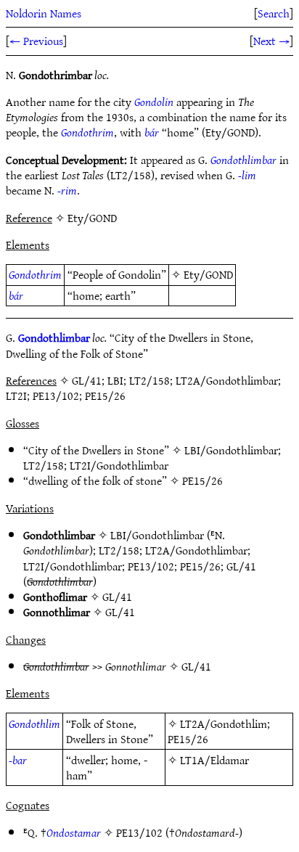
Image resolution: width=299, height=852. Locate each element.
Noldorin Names (43, 13)
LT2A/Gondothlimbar (196, 550)
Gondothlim (34, 723)
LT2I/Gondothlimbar (119, 465)
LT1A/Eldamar (214, 760)
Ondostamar (73, 832)
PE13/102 (151, 566)
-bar (18, 760)
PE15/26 (202, 480)
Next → (271, 40)
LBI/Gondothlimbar (231, 450)
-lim (247, 175)
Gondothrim (87, 132)
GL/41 (241, 566)
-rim (67, 190)
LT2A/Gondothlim (223, 723)
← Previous (36, 40)
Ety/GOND (208, 274)
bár (151, 132)
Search (274, 13)
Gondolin (153, 101)
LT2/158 (43, 465)
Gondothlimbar (243, 159)
